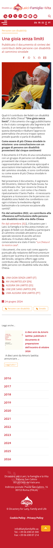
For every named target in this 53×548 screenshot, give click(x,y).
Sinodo (42, 308)
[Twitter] (15, 16)
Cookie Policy (17, 517)
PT (49, 22)
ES (43, 22)
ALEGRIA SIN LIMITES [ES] (19, 285)
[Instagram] (20, 16)
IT (46, 22)
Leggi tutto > (10, 364)
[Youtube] (25, 16)
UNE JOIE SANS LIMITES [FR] (20, 289)
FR (39, 22)
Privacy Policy (35, 517)
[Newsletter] (35, 16)
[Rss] (5, 16)
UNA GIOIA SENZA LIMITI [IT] (20, 277)
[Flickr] (30, 16)
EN (35, 22)
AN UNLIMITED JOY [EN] (18, 281)
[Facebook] (10, 16)
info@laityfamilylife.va (26, 528)
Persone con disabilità (19, 308)
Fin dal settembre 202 (14, 223)
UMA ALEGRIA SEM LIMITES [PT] (22, 293)
